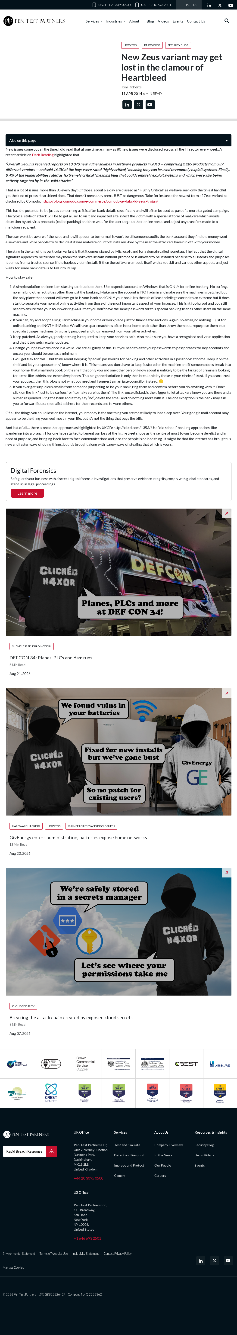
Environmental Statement (19, 1253)
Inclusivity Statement (85, 1253)
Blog (150, 21)
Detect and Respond (129, 1155)
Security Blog (204, 1145)
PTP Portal (188, 5)
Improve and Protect (129, 1165)
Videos (163, 21)
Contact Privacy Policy (117, 1253)
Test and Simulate (127, 1145)
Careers (160, 1175)
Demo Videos (204, 1155)
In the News (163, 1155)
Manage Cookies (13, 1267)
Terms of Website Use (54, 1253)
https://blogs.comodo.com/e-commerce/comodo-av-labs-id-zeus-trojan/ (100, 201)
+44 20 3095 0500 (117, 5)
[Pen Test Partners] (34, 21)
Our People (162, 1165)
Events (178, 21)
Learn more (27, 493)
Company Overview (168, 1145)
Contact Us (196, 21)
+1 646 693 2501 (159, 5)
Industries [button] (114, 21)
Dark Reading (43, 154)
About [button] (134, 21)
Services (93, 21)
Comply (119, 1175)
